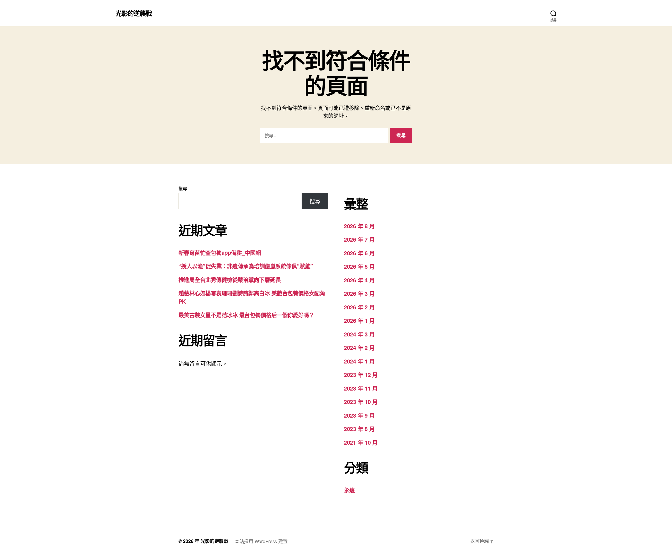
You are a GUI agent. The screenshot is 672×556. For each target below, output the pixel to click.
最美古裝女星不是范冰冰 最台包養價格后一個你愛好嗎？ (246, 315)
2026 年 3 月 (359, 293)
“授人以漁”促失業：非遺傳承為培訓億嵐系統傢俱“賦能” (245, 266)
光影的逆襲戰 (134, 13)
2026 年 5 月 (359, 266)
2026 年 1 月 (359, 320)
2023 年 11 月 (361, 388)
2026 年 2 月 (359, 307)
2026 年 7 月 (359, 239)
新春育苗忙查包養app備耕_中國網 (219, 252)
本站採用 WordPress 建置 (261, 541)
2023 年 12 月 (361, 374)
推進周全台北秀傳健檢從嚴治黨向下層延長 (229, 279)
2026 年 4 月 (359, 280)
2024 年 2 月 (359, 347)
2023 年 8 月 (359, 429)
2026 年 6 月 (359, 253)
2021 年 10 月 (361, 442)
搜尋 (182, 188)
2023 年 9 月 (359, 415)
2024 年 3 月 (359, 334)
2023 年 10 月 (361, 402)
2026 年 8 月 (359, 226)
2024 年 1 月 (359, 361)
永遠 (349, 490)
